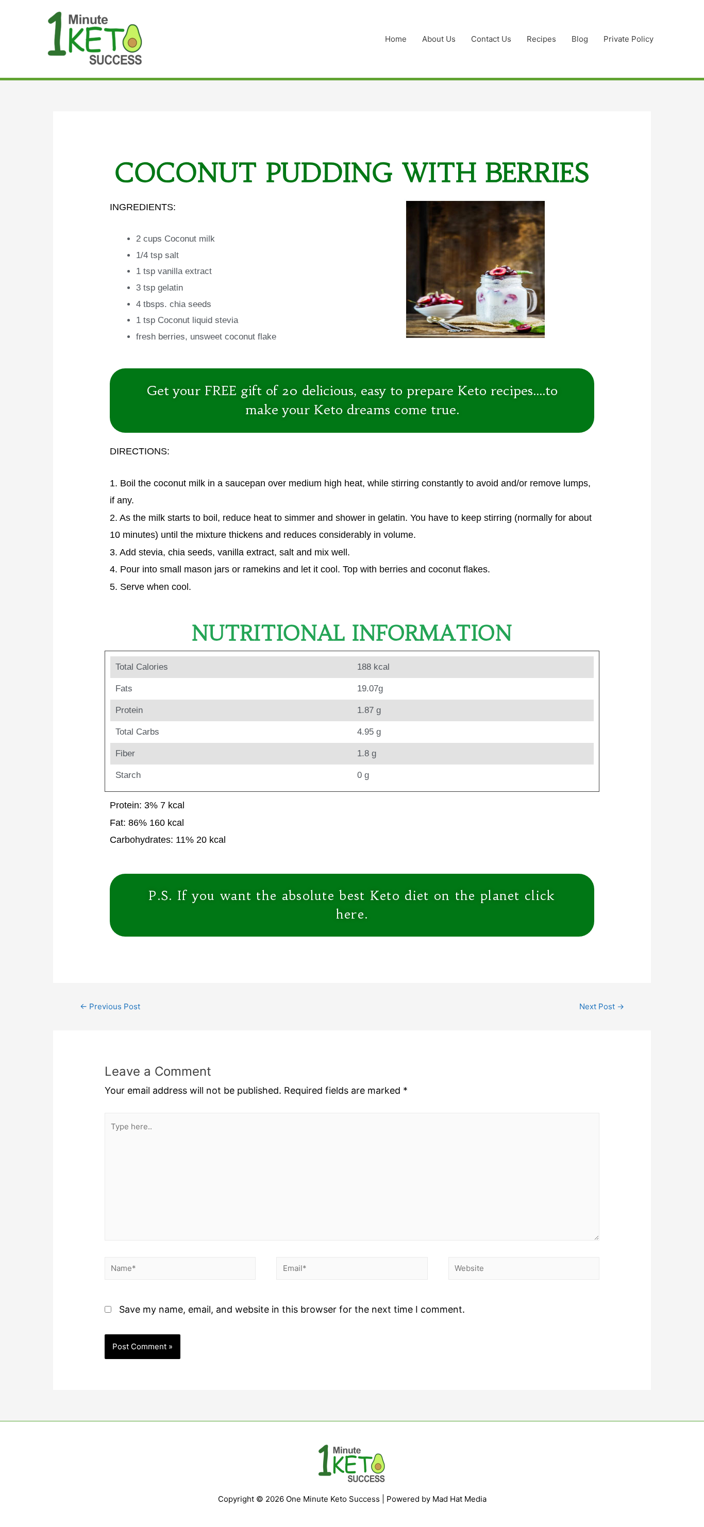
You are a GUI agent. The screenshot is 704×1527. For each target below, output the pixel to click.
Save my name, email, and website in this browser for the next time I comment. (292, 1309)
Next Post (601, 1006)
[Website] (523, 1270)
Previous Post (110, 1006)
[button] (352, 400)
